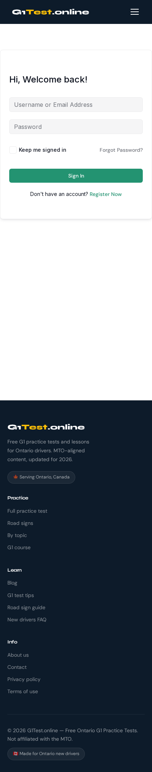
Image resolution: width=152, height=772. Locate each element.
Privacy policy (24, 679)
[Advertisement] (76, 321)
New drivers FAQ (26, 619)
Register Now (106, 194)
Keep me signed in (42, 150)
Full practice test (27, 511)
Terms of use (22, 691)
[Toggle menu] (134, 12)
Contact (17, 667)
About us (18, 655)
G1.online (50, 12)
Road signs (20, 523)
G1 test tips (20, 595)
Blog (12, 582)
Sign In (76, 175)
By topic (17, 535)
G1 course (19, 547)
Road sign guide (26, 607)
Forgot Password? (121, 150)
